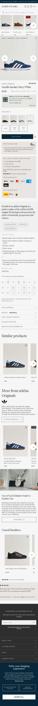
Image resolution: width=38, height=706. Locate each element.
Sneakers (10, 38)
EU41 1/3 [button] (23, 128)
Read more (32, 105)
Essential (23, 224)
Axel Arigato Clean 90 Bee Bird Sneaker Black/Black (15, 569)
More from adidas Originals (15, 393)
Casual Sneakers (21, 38)
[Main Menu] (35, 6)
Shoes (4, 38)
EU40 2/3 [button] (14, 128)
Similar (14, 336)
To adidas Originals (11, 419)
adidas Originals (8, 84)
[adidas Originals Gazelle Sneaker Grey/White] (22, 119)
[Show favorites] (28, 6)
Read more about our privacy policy (19, 628)
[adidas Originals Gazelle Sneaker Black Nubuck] (13, 119)
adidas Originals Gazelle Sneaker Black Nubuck (30, 32)
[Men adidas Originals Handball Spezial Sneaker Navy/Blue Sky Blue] (6, 22)
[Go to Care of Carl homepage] (10, 6)
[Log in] (25, 6)
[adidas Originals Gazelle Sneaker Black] (5, 119)
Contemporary (10, 229)
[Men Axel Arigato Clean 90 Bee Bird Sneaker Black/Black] (17, 550)
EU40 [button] (5, 128)
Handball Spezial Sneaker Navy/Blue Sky (12, 461)
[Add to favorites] (25, 345)
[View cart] (31, 6)
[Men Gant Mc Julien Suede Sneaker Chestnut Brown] (18, 22)
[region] (19, 591)
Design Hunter (10, 224)
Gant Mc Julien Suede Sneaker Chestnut (17, 32)
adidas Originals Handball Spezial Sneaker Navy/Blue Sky (5, 32)
